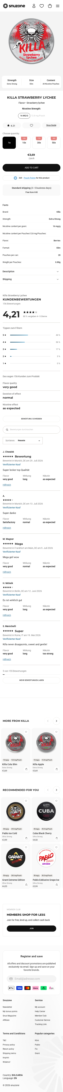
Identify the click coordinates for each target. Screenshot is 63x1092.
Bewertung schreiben (31, 419)
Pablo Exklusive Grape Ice (46, 880)
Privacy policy (9, 1045)
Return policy (8, 1049)
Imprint (6, 1058)
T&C (4, 1040)
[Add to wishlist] (31, 125)
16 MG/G (24, 116)
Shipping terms (9, 1053)
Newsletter (7, 1007)
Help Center (40, 1011)
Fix (36, 1049)
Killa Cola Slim (9, 764)
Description (8, 271)
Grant (37, 1053)
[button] (12, 125)
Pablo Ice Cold (9, 833)
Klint (37, 1040)
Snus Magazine (9, 1016)
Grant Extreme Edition (13, 880)
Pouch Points (30, 178)
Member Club (41, 1016)
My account (40, 1007)
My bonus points (10, 1011)
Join (32, 928)
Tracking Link (41, 1024)
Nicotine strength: (31, 108)
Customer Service (42, 1020)
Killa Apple (38, 764)
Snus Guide (51, 125)
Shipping (7, 279)
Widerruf (6, 1062)
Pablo (37, 1045)
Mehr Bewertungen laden (31, 680)
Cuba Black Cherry (42, 833)
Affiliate (6, 1020)
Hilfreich (7, 485)
